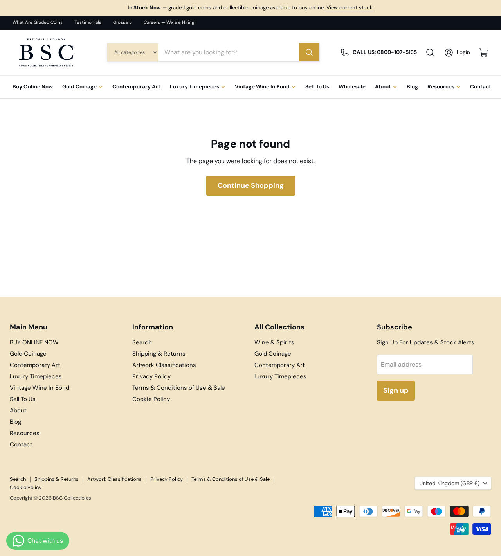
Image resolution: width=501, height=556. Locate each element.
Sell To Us (317, 87)
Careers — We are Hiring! (170, 22)
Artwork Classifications (164, 365)
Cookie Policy (151, 399)
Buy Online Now (33, 87)
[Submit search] (309, 52)
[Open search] (430, 53)
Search (142, 342)
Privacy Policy (151, 376)
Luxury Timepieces (194, 87)
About (383, 87)
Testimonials (87, 22)
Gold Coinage (79, 87)
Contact (480, 87)
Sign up (396, 390)
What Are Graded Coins (38, 22)
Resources (440, 87)
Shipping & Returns (159, 354)
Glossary (122, 22)
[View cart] (483, 53)
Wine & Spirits (274, 342)
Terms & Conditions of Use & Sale (178, 388)
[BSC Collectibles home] (46, 52)
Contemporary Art (136, 87)
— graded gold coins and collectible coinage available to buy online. (251, 7)
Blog (412, 87)
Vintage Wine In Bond (262, 87)
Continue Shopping (251, 185)
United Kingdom (449, 483)
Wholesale (352, 87)
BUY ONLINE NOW (34, 342)
